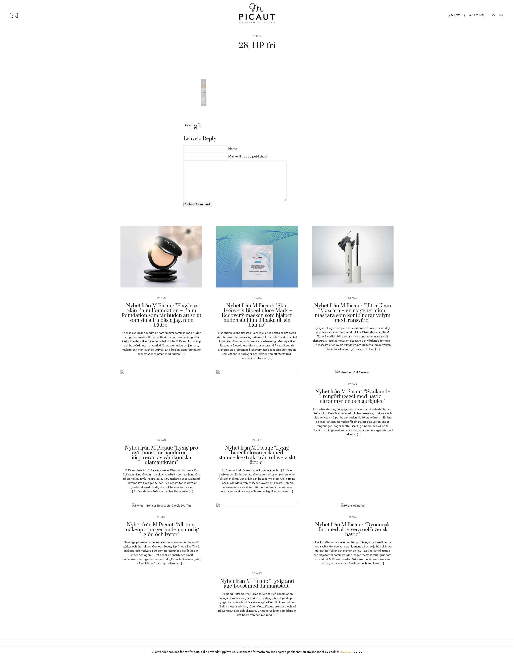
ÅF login (476, 15)
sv (493, 15)
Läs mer (357, 652)
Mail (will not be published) (247, 156)
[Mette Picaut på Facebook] (11, 16)
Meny (455, 15)
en (501, 15)
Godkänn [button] (346, 652)
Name (232, 149)
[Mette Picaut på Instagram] (16, 16)
